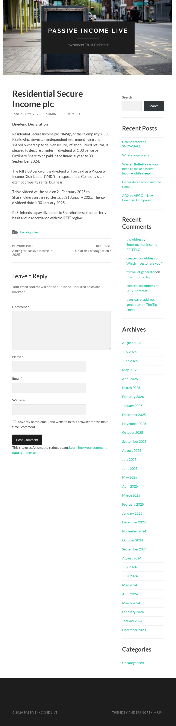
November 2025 (134, 423)
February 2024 (133, 612)
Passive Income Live (88, 30)
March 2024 (131, 603)
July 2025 (129, 459)
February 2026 (133, 396)
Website (18, 400)
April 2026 (130, 379)
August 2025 (131, 450)
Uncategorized (29, 232)
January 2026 (132, 405)
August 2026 (131, 343)
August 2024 (131, 558)
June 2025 (130, 468)
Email (17, 378)
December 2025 (134, 414)
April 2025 (130, 486)
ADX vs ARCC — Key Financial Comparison (138, 197)
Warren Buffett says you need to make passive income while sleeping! (140, 168)
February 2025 (133, 504)
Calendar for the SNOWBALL (134, 144)
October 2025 (132, 432)
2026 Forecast (136, 291)
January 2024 (132, 621)
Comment (20, 307)
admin (51, 114)
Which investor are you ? (144, 263)
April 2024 (130, 594)
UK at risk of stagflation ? (93, 248)
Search (127, 97)
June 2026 (130, 361)
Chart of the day (138, 277)
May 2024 (129, 585)
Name (17, 357)
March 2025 (131, 495)
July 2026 (129, 352)
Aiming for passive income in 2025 (32, 250)
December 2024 (134, 522)
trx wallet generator (141, 272)
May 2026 (129, 370)
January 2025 (132, 513)
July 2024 (129, 567)
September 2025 (134, 441)
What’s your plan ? (135, 155)
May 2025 (129, 477)
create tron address (140, 258)
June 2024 (130, 576)
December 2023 (134, 630)
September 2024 (134, 549)
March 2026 (131, 387)
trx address (134, 239)
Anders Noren (141, 712)
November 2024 (134, 531)
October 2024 (132, 540)
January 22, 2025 (26, 114)
